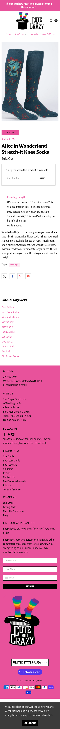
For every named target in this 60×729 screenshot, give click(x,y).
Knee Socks (19, 34)
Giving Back (9, 507)
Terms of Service (11, 489)
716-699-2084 (10, 376)
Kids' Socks (7, 327)
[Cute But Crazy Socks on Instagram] (13, 435)
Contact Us (9, 477)
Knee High (14, 265)
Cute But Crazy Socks (33, 680)
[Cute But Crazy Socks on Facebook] (4, 435)
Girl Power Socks (10, 356)
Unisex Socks (33, 34)
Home (8, 34)
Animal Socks (9, 346)
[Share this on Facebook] (12, 276)
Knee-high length (16, 197)
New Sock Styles (10, 312)
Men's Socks (8, 322)
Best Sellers (8, 307)
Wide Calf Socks (48, 34)
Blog (5, 515)
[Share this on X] (4, 276)
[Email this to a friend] (28, 276)
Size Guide (8, 456)
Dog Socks (7, 341)
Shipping (8, 469)
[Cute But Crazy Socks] (30, 21)
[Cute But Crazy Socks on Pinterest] (9, 435)
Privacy (7, 485)
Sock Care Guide (11, 460)
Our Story (8, 503)
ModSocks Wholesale (14, 481)
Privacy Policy (31, 548)
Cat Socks (7, 336)
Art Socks (7, 351)
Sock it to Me (8, 139)
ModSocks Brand (11, 317)
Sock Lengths (10, 464)
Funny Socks (8, 332)
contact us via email (16, 385)
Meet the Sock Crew (13, 511)
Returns (7, 473)
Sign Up (30, 586)
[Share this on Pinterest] (20, 276)
